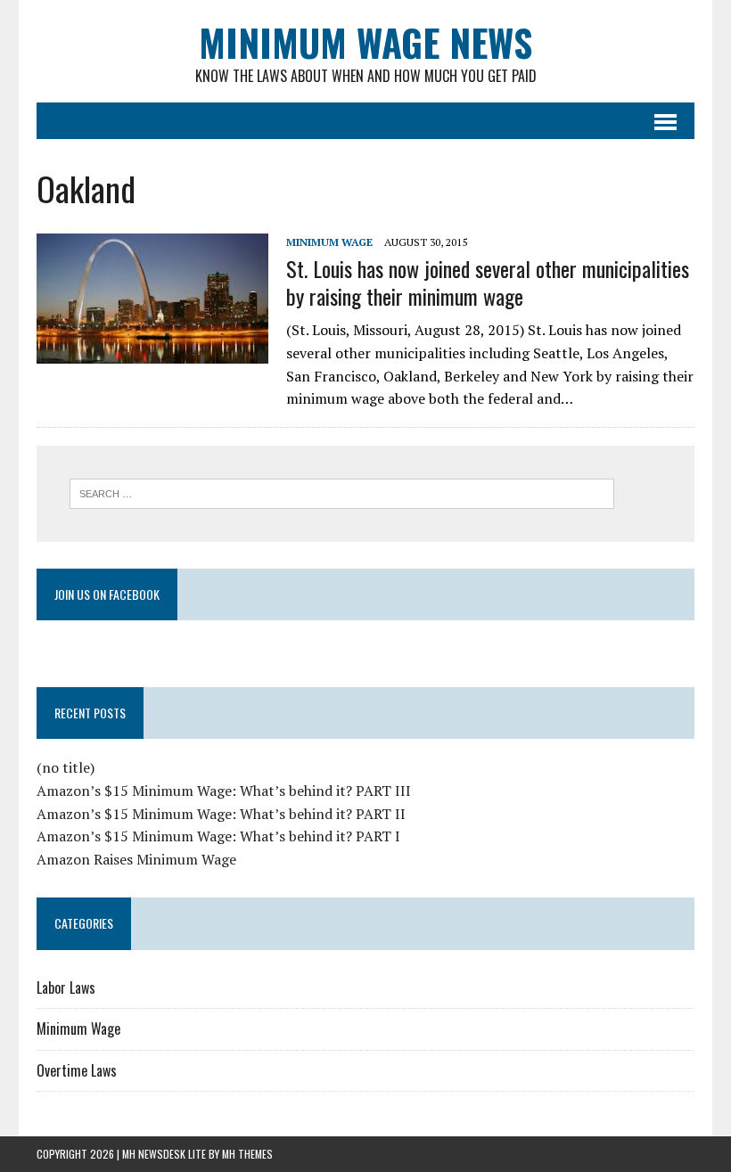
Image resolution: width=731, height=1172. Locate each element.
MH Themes (247, 1153)
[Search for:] (342, 492)
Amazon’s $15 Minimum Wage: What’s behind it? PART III (224, 790)
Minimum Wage (329, 242)
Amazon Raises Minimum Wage (136, 859)
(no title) (65, 767)
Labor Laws (66, 987)
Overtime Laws (77, 1070)
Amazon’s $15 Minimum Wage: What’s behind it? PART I (218, 836)
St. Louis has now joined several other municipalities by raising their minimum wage (487, 282)
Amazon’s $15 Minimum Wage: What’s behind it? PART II (221, 814)
